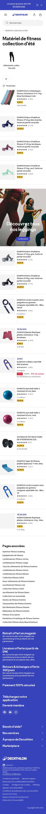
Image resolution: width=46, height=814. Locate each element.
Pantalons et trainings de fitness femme (21, 618)
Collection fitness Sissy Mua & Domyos (20, 622)
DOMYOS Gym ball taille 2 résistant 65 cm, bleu (28, 389)
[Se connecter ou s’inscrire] (34, 15)
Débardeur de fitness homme (16, 611)
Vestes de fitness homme (14, 600)
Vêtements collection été (11, 66)
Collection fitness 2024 (13, 577)
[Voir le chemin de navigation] (4, 31)
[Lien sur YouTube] (10, 712)
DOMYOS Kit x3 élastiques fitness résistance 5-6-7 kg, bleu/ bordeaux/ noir (29, 93)
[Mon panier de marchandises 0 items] (40, 15)
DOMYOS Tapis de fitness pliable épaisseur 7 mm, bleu (30, 462)
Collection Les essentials (14, 596)
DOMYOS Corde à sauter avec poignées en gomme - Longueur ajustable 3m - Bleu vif (30, 489)
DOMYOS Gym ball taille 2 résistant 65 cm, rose (28, 414)
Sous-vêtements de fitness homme (19, 581)
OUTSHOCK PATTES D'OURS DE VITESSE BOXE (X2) (30, 438)
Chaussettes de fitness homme (17, 603)
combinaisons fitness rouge (15, 563)
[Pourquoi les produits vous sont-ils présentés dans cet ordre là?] (4, 86)
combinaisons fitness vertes (15, 559)
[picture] (7, 97)
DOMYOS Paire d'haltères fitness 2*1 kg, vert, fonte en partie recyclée (30, 168)
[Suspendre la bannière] (37, 5)
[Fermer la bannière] (41, 5)
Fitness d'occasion (11, 615)
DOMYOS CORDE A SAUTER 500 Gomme (29, 363)
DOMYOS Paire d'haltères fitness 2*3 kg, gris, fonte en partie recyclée (30, 254)
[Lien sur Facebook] (5, 712)
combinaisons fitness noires (15, 570)
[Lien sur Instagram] (16, 712)
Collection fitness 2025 (13, 589)
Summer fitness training (14, 552)
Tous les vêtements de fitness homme (20, 566)
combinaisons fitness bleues (16, 574)
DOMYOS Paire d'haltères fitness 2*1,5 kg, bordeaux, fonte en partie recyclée (29, 144)
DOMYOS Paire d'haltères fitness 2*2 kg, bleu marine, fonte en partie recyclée (29, 120)
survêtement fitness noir (14, 585)
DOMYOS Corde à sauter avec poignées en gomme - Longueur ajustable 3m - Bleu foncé (30, 304)
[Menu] (6, 15)
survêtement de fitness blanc (16, 592)
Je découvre (23, 239)
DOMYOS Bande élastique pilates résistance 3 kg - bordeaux (29, 334)
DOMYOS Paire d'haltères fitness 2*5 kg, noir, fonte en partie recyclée (30, 278)
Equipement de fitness (13, 555)
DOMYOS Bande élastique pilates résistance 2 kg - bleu (30, 518)
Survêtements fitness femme (16, 607)
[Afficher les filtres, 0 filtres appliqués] (6, 79)
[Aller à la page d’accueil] (20, 15)
